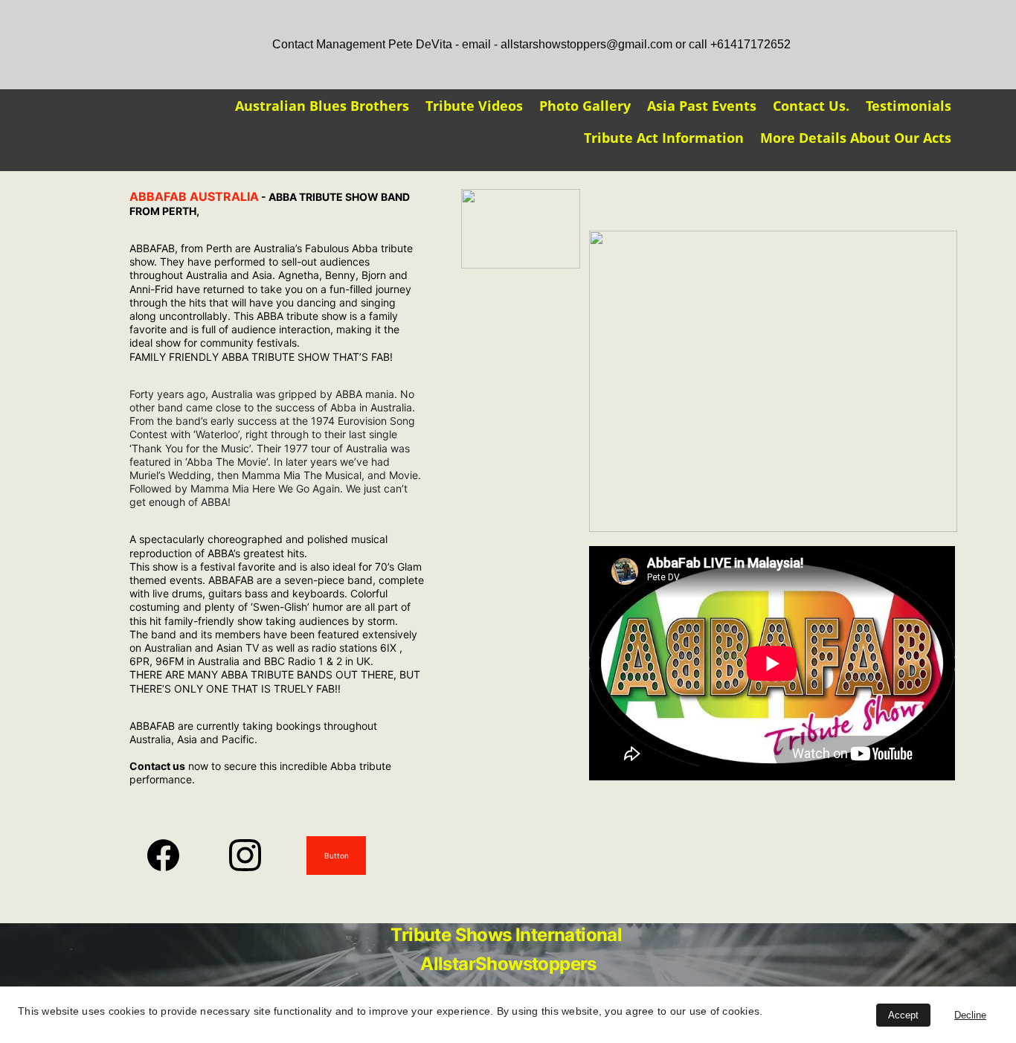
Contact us (157, 766)
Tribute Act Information (664, 138)
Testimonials (908, 106)
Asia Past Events (701, 106)
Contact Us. (811, 106)
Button (336, 855)
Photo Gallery (585, 106)
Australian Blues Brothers (322, 106)
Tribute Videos (474, 106)
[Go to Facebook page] (170, 855)
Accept (903, 1015)
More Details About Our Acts (855, 138)
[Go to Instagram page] (245, 855)
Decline (970, 1015)
